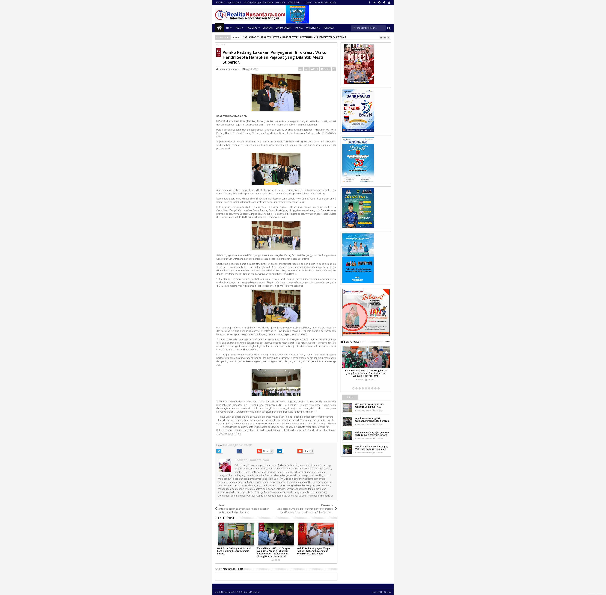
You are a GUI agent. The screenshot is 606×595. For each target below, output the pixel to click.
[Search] (388, 28)
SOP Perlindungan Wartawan (258, 2)
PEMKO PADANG (243, 445)
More (387, 341)
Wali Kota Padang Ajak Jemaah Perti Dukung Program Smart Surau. (234, 551)
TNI (227, 28)
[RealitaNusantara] (219, 27)
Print (315, 69)
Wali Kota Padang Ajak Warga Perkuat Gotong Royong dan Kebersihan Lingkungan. (313, 551)
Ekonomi (267, 28)
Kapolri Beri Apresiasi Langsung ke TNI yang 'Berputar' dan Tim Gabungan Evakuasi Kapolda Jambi (366, 373)
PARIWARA (228, 445)
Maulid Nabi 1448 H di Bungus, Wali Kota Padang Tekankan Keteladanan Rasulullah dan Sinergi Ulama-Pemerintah (274, 552)
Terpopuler (352, 341)
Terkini (350, 397)
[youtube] (389, 2)
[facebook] (369, 2)
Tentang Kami (234, 2)
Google (387, 592)
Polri (238, 28)
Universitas (313, 28)
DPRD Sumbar (283, 28)
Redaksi (220, 2)
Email (326, 69)
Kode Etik (280, 2)
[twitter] (374, 2)
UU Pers (308, 2)
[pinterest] (384, 2)
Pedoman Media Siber (325, 2)
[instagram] (379, 2)
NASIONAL (252, 28)
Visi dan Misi (294, 2)
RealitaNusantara (223, 592)
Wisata (299, 28)
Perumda (329, 28)
